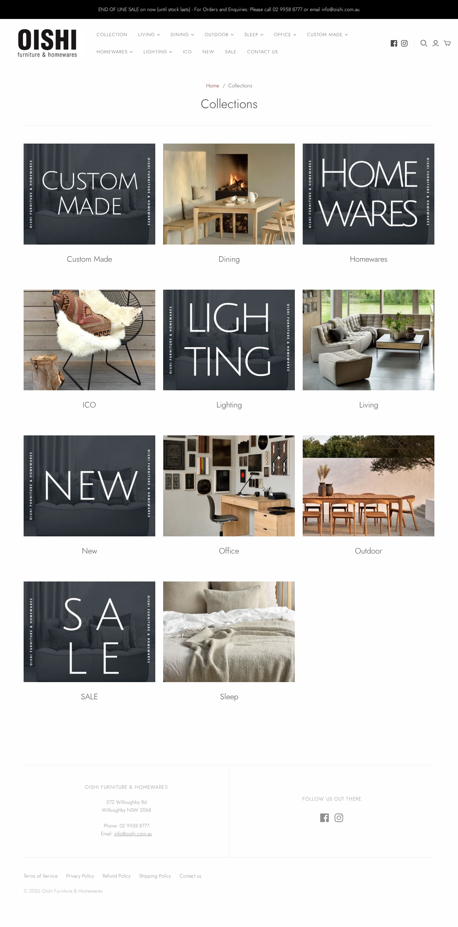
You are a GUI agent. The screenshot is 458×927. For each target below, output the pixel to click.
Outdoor (217, 34)
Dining (180, 34)
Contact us (190, 875)
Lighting (155, 51)
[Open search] (424, 43)
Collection (112, 34)
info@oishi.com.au (133, 833)
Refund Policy (117, 875)
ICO (187, 51)
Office (282, 34)
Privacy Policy (80, 875)
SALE (231, 51)
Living (146, 34)
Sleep (251, 34)
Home (212, 86)
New (208, 51)
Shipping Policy (155, 875)
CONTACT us (262, 51)
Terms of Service (41, 875)
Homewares (112, 51)
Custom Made (325, 34)
